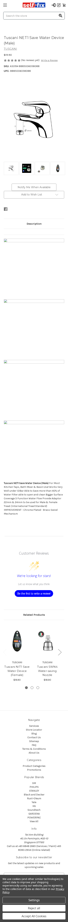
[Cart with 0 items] (64, 5)
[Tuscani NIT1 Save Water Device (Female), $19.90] (17, 641)
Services (34, 725)
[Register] (59, 5)
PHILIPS (34, 786)
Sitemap (34, 741)
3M (34, 783)
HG (34, 806)
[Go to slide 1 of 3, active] (26, 687)
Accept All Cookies (34, 916)
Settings (34, 900)
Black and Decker (34, 794)
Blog (34, 733)
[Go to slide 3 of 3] (37, 687)
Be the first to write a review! (33, 593)
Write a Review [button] (49, 60)
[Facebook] (5, 209)
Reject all (34, 908)
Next (59, 652)
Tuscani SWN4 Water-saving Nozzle (47, 671)
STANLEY (34, 790)
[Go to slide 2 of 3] (32, 687)
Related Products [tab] (34, 614)
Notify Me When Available (34, 187)
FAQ (34, 745)
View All (34, 821)
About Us (34, 752)
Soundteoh (34, 809)
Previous (4, 652)
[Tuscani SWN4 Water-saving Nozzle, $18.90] (47, 641)
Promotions (34, 769)
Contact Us (34, 737)
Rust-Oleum (34, 798)
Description (34, 223)
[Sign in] (53, 5)
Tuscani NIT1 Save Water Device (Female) (17, 671)
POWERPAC (34, 817)
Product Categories (34, 766)
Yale (34, 802)
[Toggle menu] (5, 5)
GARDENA (34, 813)
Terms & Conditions (34, 748)
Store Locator (34, 729)
